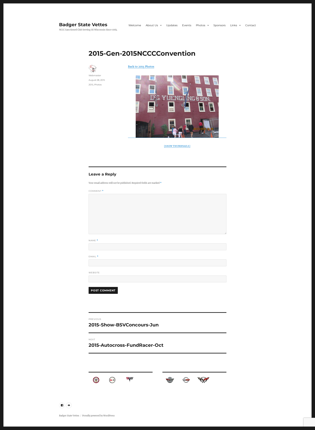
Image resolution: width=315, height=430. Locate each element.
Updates (172, 25)
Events (186, 25)
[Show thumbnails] (177, 146)
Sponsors (219, 25)
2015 (91, 84)
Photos (200, 25)
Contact (250, 25)
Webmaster (95, 75)
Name (93, 240)
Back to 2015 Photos (141, 66)
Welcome (134, 25)
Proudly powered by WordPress (98, 415)
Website (94, 272)
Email (93, 256)
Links (233, 25)
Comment (96, 191)
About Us (152, 25)
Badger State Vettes (83, 24)
